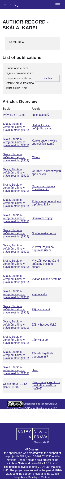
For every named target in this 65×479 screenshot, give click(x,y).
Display (47, 78)
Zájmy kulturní (40, 339)
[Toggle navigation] (57, 4)
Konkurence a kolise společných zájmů (44, 142)
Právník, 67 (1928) (14, 114)
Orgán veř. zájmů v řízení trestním (43, 188)
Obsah (36, 157)
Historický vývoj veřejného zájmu (42, 127)
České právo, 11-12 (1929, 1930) (15, 385)
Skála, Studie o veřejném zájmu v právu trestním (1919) (16, 127)
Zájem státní (39, 294)
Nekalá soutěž (41, 114)
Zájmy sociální (41, 309)
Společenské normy (44, 233)
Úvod (35, 370)
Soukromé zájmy (42, 218)
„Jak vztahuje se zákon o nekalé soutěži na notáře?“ (46, 385)
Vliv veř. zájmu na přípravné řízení (43, 249)
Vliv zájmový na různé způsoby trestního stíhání (45, 263)
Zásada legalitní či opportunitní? (43, 355)
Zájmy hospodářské (44, 324)
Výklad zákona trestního (46, 279)
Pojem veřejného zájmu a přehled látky (46, 203)
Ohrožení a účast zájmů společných (46, 173)
